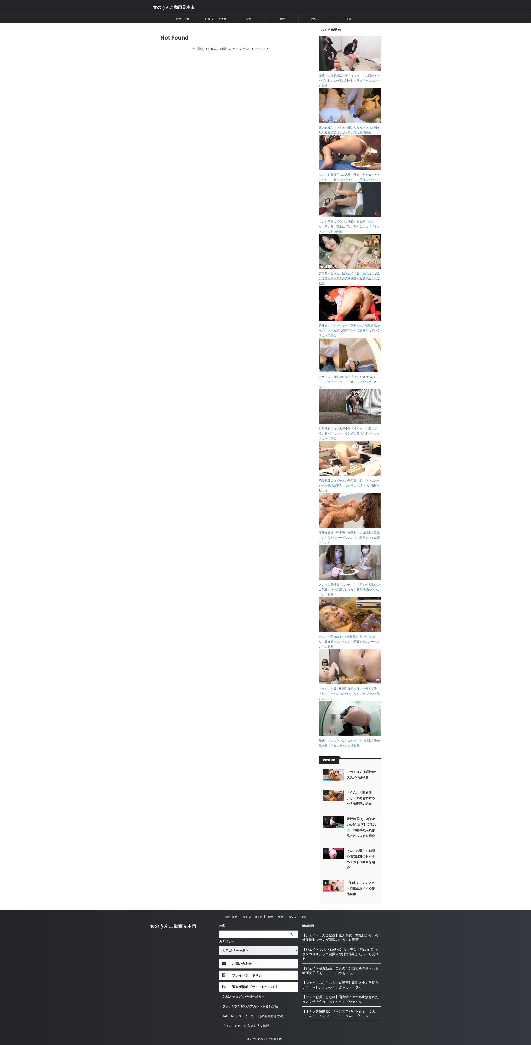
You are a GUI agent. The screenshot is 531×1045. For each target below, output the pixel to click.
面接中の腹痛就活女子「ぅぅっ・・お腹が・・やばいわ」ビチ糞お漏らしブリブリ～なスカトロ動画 (349, 80)
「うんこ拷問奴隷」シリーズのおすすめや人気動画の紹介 (361, 798)
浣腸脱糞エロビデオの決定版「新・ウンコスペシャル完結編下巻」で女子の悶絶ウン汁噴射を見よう (349, 485)
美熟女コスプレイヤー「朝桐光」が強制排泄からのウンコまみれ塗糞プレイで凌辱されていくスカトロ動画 (349, 330)
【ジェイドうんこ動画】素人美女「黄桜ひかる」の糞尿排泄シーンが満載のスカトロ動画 (340, 937)
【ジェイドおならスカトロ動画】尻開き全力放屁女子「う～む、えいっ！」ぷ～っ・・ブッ (340, 985)
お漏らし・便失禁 (216, 19)
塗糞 (249, 19)
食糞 (282, 19)
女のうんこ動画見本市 (174, 7)
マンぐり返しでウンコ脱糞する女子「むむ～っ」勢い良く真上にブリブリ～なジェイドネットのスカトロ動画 (349, 226)
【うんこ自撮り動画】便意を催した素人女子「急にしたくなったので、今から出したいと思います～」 (349, 693)
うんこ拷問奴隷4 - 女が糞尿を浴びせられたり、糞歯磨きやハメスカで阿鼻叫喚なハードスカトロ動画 (349, 641)
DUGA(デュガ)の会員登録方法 (243, 997)
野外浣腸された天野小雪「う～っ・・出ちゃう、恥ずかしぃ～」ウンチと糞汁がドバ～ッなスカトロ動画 (349, 433)
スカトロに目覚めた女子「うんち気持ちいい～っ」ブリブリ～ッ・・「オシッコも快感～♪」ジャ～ (349, 381)
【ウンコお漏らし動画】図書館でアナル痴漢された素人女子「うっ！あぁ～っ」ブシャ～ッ (340, 999)
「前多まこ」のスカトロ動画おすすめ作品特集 (361, 888)
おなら (315, 19)
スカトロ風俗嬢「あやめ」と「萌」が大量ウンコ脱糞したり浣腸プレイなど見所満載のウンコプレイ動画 (349, 589)
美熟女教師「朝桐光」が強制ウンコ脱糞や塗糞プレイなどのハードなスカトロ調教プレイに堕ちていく (349, 537)
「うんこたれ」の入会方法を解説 (245, 1026)
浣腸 (348, 19)
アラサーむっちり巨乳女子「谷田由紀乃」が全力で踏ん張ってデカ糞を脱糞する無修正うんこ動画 (349, 278)
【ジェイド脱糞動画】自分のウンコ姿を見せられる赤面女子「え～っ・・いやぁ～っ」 (340, 970)
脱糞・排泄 (182, 19)
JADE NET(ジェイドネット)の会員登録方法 (252, 1016)
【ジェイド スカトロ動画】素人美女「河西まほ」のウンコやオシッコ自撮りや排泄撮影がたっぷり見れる (341, 954)
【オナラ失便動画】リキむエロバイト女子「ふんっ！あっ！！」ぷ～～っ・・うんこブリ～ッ (338, 1013)
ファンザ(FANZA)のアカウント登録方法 (250, 1006)
